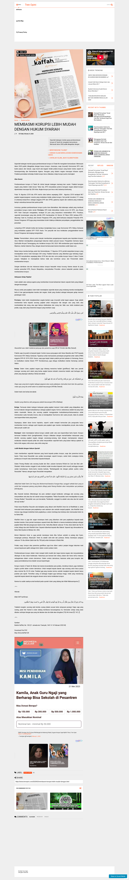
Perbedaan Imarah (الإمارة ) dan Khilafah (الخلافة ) (98, 342)
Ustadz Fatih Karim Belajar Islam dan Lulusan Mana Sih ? (100, 312)
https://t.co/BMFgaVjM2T (24, 734)
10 (91, 575)
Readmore (102, 325)
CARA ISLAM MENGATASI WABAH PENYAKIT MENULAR (29, 805)
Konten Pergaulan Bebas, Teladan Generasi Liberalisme (100, 554)
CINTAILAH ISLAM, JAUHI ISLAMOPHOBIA (63, 158)
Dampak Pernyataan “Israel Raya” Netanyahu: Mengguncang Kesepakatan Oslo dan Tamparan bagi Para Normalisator (103, 116)
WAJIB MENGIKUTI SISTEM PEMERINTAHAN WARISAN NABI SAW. (65, 805)
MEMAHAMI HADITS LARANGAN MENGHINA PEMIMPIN (100, 433)
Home (20, 9)
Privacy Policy (22, 32)
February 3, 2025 (36, 736)
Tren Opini (30, 4)
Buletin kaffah (25, 120)
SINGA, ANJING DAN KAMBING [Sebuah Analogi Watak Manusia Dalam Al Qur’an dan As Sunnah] (99, 490)
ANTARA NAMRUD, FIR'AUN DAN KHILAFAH (98, 373)
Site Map (20, 21)
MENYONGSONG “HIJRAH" (58, 150)
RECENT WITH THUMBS (97, 107)
